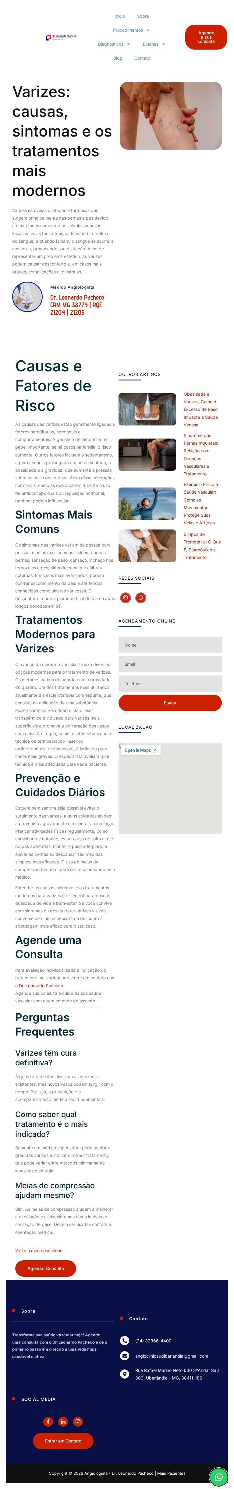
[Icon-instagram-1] (78, 1422)
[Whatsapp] (140, 597)
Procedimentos (128, 30)
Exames (150, 44)
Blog (117, 58)
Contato (142, 58)
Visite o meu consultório (38, 1250)
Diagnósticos (110, 44)
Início (120, 16)
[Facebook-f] (48, 1422)
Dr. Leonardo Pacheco (41, 985)
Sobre (143, 16)
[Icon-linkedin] (63, 1422)
